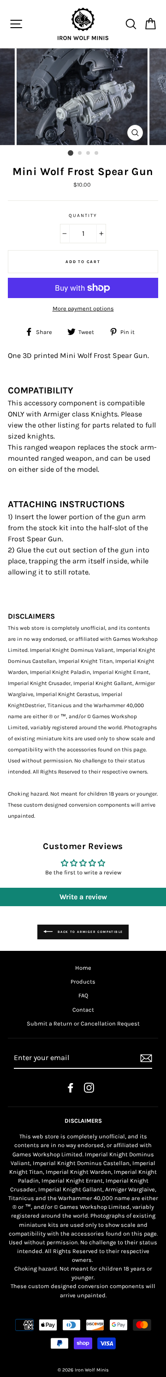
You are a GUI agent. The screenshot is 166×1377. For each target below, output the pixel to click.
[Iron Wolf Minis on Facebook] (70, 1088)
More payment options (83, 308)
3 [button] (88, 153)
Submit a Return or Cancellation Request (83, 1023)
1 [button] (70, 153)
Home (83, 967)
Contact (83, 1009)
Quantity (83, 215)
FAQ (83, 995)
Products (83, 981)
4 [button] (97, 153)
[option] (83, 97)
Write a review (83, 896)
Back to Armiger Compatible (89, 931)
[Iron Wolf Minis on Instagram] (89, 1088)
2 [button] (80, 153)
